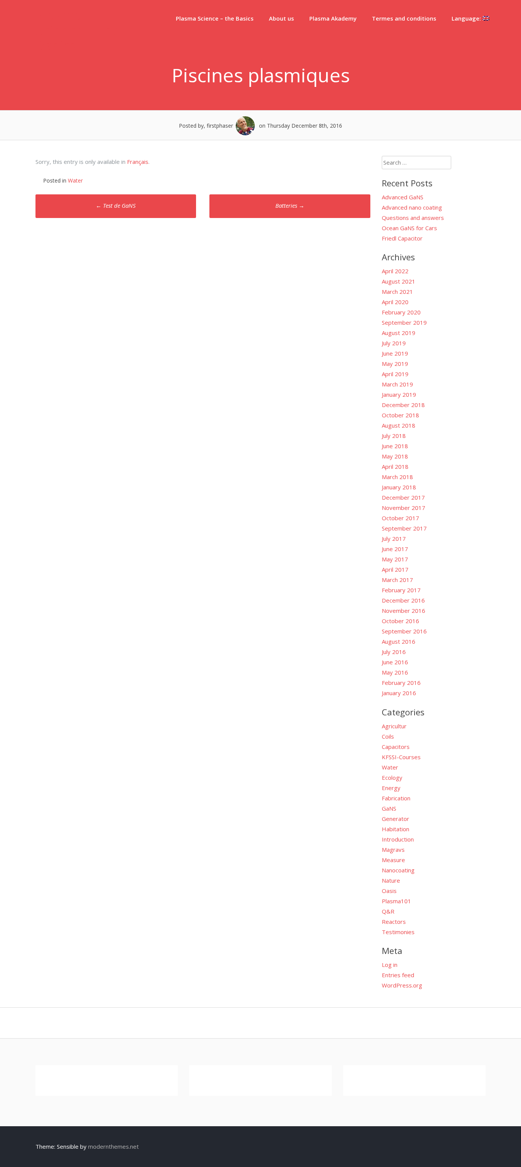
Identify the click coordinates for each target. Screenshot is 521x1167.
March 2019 (397, 384)
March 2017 (397, 580)
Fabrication (396, 798)
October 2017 (400, 518)
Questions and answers (413, 217)
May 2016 (395, 672)
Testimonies (398, 932)
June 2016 (395, 662)
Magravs (393, 849)
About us (281, 18)
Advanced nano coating (412, 207)
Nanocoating (398, 870)
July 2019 (394, 343)
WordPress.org (402, 985)
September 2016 (404, 631)
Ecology (392, 777)
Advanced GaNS (402, 197)
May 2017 (395, 559)
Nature (391, 880)
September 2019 (404, 322)
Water (75, 180)
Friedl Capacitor (402, 238)
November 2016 (403, 610)
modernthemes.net (113, 1146)
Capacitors (396, 746)
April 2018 (395, 466)
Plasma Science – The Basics (78, 30)
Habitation (395, 829)
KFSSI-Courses (401, 757)
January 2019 (399, 394)
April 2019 (395, 374)
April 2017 (395, 569)
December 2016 (403, 600)
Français (137, 161)
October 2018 (400, 415)
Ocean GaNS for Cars (409, 228)
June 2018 (395, 446)
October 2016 (400, 621)
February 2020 (401, 312)
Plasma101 (396, 901)
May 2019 (395, 363)
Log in (389, 964)
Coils (388, 736)
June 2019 (395, 353)
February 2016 (401, 682)
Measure (393, 860)
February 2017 (401, 590)
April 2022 (395, 271)
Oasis (389, 890)
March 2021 (397, 291)
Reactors (394, 921)
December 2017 (403, 497)
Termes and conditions (404, 18)
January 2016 (399, 693)
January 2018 (399, 487)
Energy (391, 788)
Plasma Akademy (333, 18)
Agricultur (394, 726)
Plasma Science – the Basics (215, 18)
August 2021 (398, 281)
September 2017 (404, 528)
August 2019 (398, 333)
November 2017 (403, 507)
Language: (467, 18)
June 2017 (395, 549)
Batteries (289, 205)
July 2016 (394, 652)
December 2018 (403, 405)
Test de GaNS (116, 205)
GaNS (389, 808)
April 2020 (395, 302)
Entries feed (398, 975)
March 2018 (397, 477)
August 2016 (398, 641)
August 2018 (398, 425)
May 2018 (395, 456)
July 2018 (394, 435)
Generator (395, 818)
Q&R (388, 911)
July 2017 (394, 538)
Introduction (398, 839)
